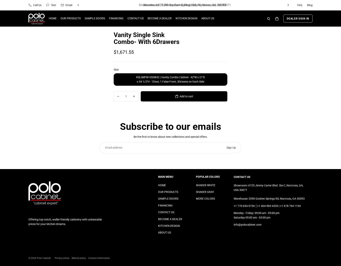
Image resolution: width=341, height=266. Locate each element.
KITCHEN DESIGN (169, 225)
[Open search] (268, 18)
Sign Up (231, 147)
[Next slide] (288, 5)
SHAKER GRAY (205, 191)
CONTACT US (166, 212)
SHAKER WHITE (205, 185)
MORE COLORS (205, 198)
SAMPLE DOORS (168, 198)
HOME (162, 185)
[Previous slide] (78, 5)
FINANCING (165, 205)
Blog (310, 5)
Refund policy (79, 258)
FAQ (299, 5)
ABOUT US (164, 232)
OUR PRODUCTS (168, 191)
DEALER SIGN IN (298, 18)
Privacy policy (62, 258)
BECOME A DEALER (170, 219)
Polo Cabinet (44, 258)
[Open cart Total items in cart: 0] (277, 18)
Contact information (99, 258)
